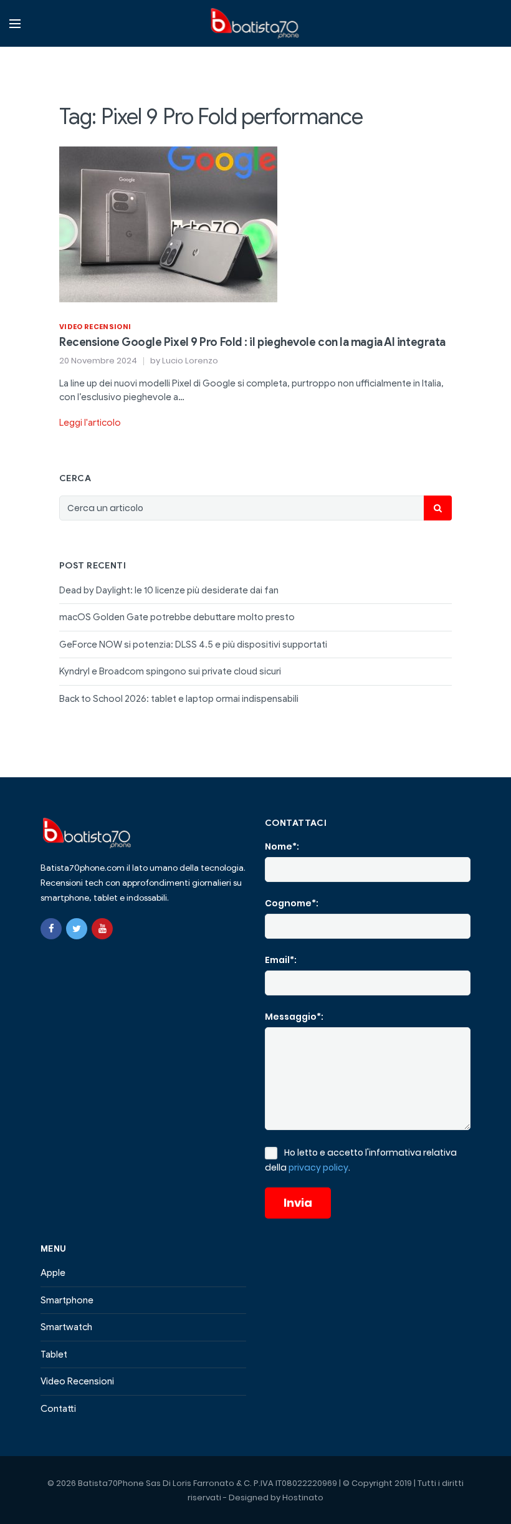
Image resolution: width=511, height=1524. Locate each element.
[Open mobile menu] (15, 23)
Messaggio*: (294, 1016)
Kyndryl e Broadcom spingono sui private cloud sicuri (170, 671)
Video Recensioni (95, 327)
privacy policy (318, 1167)
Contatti (58, 1408)
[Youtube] (102, 928)
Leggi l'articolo (90, 422)
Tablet (54, 1354)
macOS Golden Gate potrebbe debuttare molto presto (177, 617)
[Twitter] (76, 928)
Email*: (281, 960)
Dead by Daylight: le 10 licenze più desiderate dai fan (169, 590)
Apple (53, 1272)
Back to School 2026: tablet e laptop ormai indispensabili (178, 698)
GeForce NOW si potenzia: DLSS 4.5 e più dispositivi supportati (193, 644)
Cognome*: (291, 903)
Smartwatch (66, 1327)
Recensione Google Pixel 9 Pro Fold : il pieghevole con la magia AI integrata (252, 342)
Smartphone (67, 1300)
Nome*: (282, 846)
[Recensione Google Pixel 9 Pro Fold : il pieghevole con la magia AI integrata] (168, 223)
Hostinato (302, 1497)
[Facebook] (51, 928)
